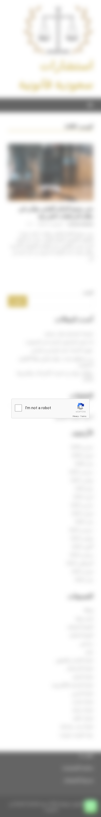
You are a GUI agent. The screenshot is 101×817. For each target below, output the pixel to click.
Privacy (76, 416)
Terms (83, 416)
